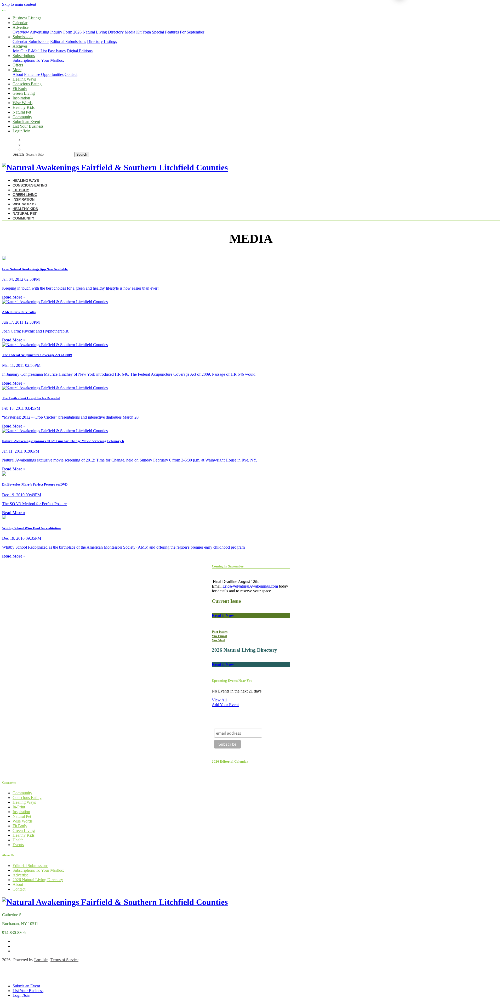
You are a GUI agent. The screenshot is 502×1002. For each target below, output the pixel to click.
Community (22, 117)
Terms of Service (64, 960)
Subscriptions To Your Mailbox (38, 60)
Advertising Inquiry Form (51, 32)
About (18, 74)
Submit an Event (26, 121)
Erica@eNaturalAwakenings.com (250, 586)
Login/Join (21, 131)
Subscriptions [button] (24, 55)
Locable (41, 960)
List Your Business (28, 126)
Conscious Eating (27, 84)
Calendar (20, 22)
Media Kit (133, 32)
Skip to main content (19, 4)
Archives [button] (20, 46)
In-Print (19, 807)
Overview (21, 32)
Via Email (219, 636)
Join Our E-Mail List (30, 51)
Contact (71, 74)
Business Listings (27, 18)
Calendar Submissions (31, 41)
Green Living (24, 93)
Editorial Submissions (68, 41)
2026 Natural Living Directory (98, 32)
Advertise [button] (20, 27)
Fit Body (20, 88)
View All (219, 700)
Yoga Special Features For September (173, 32)
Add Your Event (225, 704)
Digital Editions (80, 51)
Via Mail (218, 640)
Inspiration (21, 98)
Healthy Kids (24, 107)
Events (18, 844)
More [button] (17, 69)
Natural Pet (22, 112)
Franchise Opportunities (44, 74)
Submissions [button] (23, 37)
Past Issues (57, 51)
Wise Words (22, 102)
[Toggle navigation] (4, 10)
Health (18, 840)
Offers (18, 65)
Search (18, 154)
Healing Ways (24, 79)
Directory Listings (102, 41)
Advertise (20, 875)
